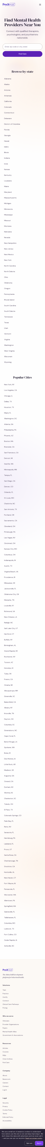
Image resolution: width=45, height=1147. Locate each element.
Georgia (7, 135)
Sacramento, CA (10, 520)
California (8, 101)
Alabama (7, 79)
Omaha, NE (8, 685)
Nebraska (8, 232)
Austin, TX (8, 566)
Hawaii (6, 141)
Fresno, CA (8, 679)
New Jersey (8, 249)
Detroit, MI (8, 458)
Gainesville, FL (9, 912)
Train (4, 990)
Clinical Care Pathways (11, 1004)
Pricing (5, 1008)
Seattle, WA (8, 464)
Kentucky (8, 175)
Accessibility (7, 1121)
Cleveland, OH (9, 526)
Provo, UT (8, 849)
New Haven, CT (10, 878)
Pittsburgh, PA (9, 532)
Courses (6, 1052)
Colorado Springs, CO (12, 815)
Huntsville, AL (9, 872)
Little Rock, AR (10, 764)
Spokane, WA (9, 747)
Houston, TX (9, 407)
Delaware (8, 118)
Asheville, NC (9, 946)
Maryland (8, 192)
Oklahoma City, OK (11, 594)
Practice (6, 994)
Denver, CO (8, 486)
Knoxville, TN (9, 713)
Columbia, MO (9, 923)
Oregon (7, 288)
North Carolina (10, 266)
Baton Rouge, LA (10, 742)
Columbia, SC (9, 725)
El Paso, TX (8, 810)
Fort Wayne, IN (10, 883)
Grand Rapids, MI (10, 651)
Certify (5, 997)
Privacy (5, 1106)
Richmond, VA (9, 611)
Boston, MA (8, 441)
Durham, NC (8, 787)
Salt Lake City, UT (11, 628)
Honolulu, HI (8, 668)
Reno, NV (7, 827)
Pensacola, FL (9, 889)
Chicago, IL (8, 396)
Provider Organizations (11, 1024)
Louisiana (8, 181)
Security (6, 1103)
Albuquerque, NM (11, 691)
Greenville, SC (9, 696)
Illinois (6, 152)
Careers (5, 1083)
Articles (5, 1048)
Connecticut (9, 113)
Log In (5, 1090)
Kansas (7, 169)
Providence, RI (9, 577)
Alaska (6, 84)
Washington (9, 345)
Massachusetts (10, 198)
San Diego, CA (9, 481)
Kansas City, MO (10, 549)
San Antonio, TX (10, 509)
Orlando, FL (8, 492)
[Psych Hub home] (9, 4)
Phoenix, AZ (8, 435)
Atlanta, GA (8, 424)
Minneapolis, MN (10, 469)
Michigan (7, 203)
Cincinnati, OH (9, 543)
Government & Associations (13, 1035)
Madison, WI (9, 770)
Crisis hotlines (8, 1059)
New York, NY (9, 384)
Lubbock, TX (9, 929)
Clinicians (6, 1021)
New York (7, 260)
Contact (6, 1086)
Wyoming (7, 362)
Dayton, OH (8, 719)
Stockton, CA (9, 866)
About (5, 1075)
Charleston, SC (10, 798)
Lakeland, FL (9, 844)
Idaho (6, 147)
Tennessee (8, 317)
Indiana (7, 158)
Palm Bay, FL (9, 821)
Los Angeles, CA (10, 390)
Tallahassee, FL (10, 917)
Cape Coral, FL (10, 736)
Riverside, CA (9, 447)
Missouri (7, 220)
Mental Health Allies (10, 1032)
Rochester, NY (9, 657)
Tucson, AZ (8, 662)
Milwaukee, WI (9, 583)
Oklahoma (8, 283)
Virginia (7, 339)
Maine (6, 186)
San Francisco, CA (11, 452)
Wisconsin (8, 356)
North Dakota (9, 271)
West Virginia (9, 351)
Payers (5, 1028)
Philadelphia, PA (10, 430)
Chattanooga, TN (11, 861)
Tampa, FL (8, 475)
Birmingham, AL (10, 645)
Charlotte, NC (9, 503)
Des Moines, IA (10, 759)
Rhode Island (9, 300)
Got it (39, 1143)
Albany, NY (8, 708)
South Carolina (10, 305)
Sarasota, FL (9, 832)
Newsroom (6, 1079)
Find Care (22, 54)
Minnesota (8, 209)
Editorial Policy (8, 1117)
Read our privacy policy (33, 1138)
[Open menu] (40, 4)
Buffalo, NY (8, 640)
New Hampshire (10, 243)
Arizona (7, 90)
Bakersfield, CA (10, 702)
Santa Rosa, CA (10, 855)
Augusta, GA (9, 776)
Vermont (7, 334)
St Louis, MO (9, 498)
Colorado (8, 107)
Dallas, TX (8, 401)
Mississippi (8, 215)
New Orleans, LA (10, 617)
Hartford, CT (9, 634)
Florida (7, 130)
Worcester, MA (10, 895)
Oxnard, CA (8, 781)
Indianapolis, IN (10, 560)
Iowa (6, 164)
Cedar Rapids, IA (10, 940)
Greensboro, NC (10, 730)
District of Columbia (12, 124)
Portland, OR (9, 515)
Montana (7, 226)
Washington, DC (10, 418)
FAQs (4, 1055)
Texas (6, 322)
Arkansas (8, 96)
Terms (5, 1114)
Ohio (6, 277)
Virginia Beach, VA (11, 572)
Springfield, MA (10, 906)
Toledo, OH (8, 804)
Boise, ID (7, 753)
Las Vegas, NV (9, 538)
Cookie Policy (7, 1110)
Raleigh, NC (8, 622)
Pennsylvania (9, 294)
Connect (6, 1001)
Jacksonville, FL (10, 589)
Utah (6, 328)
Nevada (7, 237)
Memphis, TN (9, 600)
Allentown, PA (9, 900)
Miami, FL (7, 413)
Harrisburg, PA (9, 838)
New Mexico (9, 254)
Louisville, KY (9, 606)
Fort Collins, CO (10, 934)
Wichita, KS (8, 793)
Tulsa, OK (7, 674)
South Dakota (9, 311)
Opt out (29, 1143)
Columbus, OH (9, 555)
